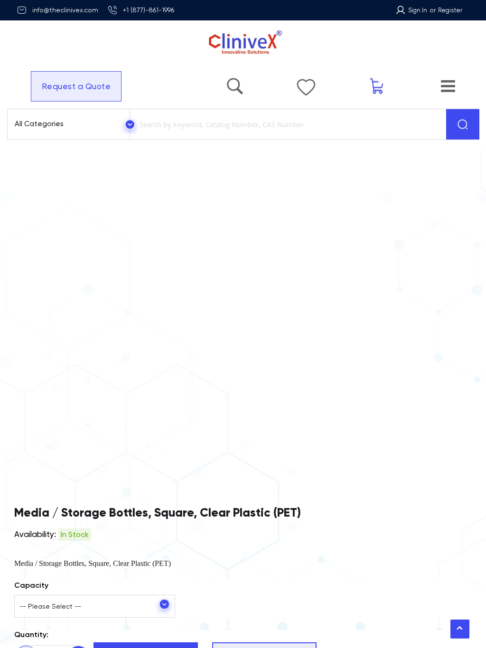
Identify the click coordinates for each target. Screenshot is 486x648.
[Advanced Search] (234, 81)
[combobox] (286, 124)
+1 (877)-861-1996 (148, 10)
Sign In (417, 10)
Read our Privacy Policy (382, 633)
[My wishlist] (306, 82)
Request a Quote (76, 86)
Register (450, 10)
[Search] (462, 124)
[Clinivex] (243, 42)
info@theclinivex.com (65, 10)
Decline (397, 614)
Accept (365, 614)
